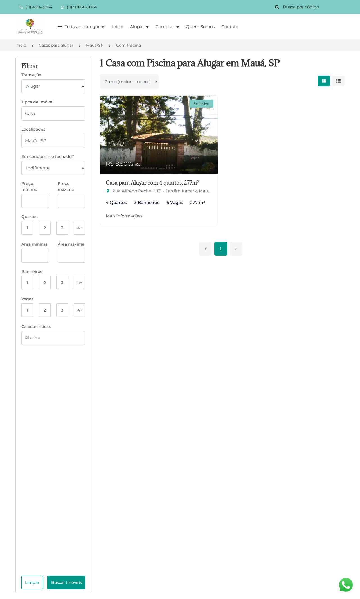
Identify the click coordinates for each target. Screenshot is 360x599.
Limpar (32, 582)
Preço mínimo (29, 186)
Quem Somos (200, 26)
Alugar (137, 26)
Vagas (27, 298)
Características (36, 326)
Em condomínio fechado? (47, 156)
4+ (79, 227)
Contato (229, 26)
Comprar (165, 26)
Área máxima (71, 244)
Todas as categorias (85, 26)
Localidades (33, 129)
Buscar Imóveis (66, 582)
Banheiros (31, 271)
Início (117, 26)
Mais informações (124, 216)
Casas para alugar (56, 45)
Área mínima (34, 244)
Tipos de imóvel (37, 102)
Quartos (29, 216)
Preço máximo (66, 186)
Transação (31, 74)
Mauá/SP (95, 45)
